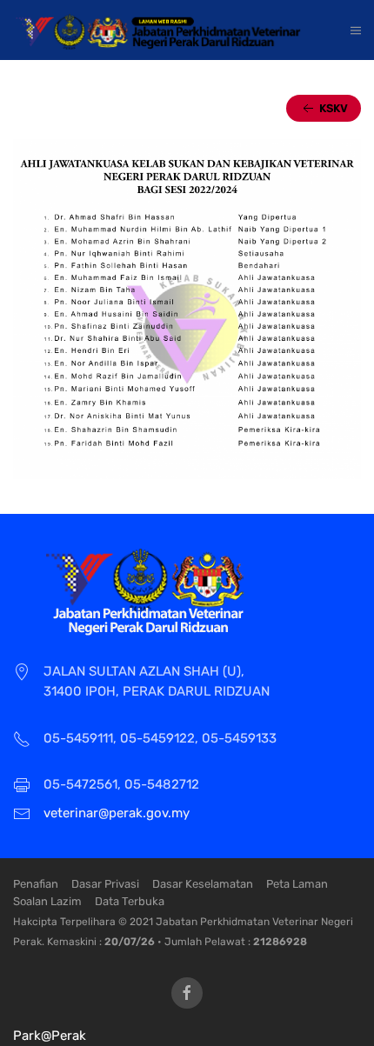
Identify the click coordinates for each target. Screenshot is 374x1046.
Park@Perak (49, 1035)
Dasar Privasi (105, 883)
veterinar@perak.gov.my (116, 813)
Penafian (35, 883)
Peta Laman (297, 883)
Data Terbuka (129, 901)
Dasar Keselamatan (202, 883)
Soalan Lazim (47, 901)
